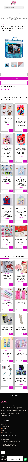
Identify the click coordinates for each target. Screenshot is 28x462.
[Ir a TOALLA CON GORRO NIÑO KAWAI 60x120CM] (7, 170)
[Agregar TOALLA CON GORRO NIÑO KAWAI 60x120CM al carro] (11, 191)
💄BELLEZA (4, 430)
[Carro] (26, 7)
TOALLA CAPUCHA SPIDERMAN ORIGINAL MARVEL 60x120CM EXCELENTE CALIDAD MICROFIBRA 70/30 (7, 212)
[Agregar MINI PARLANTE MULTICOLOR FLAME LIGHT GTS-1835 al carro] (25, 387)
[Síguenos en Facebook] (7, 415)
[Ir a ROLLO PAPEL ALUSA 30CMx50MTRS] (7, 267)
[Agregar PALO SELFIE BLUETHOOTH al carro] (11, 387)
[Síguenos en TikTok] (9, 415)
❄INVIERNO (4, 424)
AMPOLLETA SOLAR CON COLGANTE (7, 328)
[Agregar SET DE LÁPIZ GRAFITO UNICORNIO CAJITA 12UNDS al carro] (25, 361)
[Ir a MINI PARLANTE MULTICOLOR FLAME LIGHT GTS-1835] (21, 370)
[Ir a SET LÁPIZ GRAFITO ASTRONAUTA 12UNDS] (7, 343)
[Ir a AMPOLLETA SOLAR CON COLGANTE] (7, 319)
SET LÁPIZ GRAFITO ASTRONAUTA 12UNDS (7, 353)
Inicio (10, 17)
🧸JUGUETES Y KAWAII (6, 432)
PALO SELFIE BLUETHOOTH (7, 379)
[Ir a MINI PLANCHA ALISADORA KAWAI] (7, 294)
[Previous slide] (1, 64)
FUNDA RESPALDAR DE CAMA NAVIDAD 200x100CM (21, 241)
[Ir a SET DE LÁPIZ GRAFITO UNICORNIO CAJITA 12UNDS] (21, 343)
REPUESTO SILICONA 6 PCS (21, 328)
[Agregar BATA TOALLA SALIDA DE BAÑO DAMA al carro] (25, 310)
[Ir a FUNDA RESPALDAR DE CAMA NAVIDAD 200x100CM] (21, 231)
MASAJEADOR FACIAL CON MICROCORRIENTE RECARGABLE (21, 277)
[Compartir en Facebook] (1, 89)
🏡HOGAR (3, 428)
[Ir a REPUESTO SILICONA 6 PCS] (21, 319)
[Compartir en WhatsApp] (9, 89)
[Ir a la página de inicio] (14, 3)
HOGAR (15, 17)
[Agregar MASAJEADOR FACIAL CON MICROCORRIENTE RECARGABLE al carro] (25, 284)
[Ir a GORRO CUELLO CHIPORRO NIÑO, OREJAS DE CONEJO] (7, 110)
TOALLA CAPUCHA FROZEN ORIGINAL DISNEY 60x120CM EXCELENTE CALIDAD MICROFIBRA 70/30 (21, 183)
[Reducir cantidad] (2, 74)
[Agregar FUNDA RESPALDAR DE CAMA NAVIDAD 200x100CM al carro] (25, 247)
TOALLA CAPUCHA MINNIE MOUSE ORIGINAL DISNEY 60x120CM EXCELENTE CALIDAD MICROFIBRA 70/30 (7, 152)
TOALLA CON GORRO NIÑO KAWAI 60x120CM (7, 181)
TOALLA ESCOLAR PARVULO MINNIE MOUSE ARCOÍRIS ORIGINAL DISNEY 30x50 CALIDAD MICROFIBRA (21, 122)
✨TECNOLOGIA (5, 426)
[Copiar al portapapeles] (16, 89)
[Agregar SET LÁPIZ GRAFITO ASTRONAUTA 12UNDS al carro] (11, 361)
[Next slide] (27, 64)
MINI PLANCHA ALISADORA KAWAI (7, 303)
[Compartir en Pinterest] (12, 89)
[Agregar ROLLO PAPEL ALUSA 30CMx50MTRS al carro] (11, 284)
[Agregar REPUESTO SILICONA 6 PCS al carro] (25, 334)
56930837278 (6, 439)
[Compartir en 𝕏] (5, 89)
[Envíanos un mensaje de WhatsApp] (25, 459)
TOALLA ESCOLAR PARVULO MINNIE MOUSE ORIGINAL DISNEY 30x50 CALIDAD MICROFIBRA (21, 152)
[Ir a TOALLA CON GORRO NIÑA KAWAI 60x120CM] (7, 231)
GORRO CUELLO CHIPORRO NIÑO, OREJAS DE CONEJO (7, 120)
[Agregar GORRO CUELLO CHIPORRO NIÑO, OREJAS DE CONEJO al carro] (11, 130)
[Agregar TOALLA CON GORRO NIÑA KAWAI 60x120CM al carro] (11, 247)
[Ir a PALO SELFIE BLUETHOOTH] (7, 370)
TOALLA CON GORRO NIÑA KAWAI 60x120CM (7, 241)
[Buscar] (23, 7)
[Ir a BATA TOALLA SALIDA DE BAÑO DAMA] (21, 294)
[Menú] (2, 8)
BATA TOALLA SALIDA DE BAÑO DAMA (21, 304)
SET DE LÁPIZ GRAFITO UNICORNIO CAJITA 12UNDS (21, 354)
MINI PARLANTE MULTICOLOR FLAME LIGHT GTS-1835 (21, 381)
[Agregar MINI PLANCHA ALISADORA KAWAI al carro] (11, 310)
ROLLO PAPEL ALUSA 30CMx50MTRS (7, 277)
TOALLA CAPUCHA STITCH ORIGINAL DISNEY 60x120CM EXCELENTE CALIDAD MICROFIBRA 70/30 (21, 212)
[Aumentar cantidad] (26, 74)
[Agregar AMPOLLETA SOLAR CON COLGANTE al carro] (11, 334)
